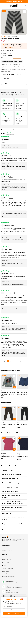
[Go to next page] (23, 361)
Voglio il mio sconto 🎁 (14, 613)
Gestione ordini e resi (7, 550)
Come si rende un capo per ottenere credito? (13, 518)
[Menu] (3, 5)
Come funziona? (10, 47)
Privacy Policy (5, 571)
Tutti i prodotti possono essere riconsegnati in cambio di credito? (12, 502)
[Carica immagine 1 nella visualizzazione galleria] (14, 22)
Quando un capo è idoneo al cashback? (11, 496)
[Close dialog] (25, 598)
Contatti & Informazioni (8, 548)
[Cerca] (7, 5)
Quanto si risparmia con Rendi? (11, 474)
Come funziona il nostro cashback (12, 74)
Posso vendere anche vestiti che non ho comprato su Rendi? (13, 529)
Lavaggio (5, 83)
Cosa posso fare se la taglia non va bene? (13, 508)
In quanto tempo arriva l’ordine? (12, 524)
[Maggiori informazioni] (19, 64)
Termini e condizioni (7, 568)
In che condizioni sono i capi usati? (12, 483)
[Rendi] (14, 5)
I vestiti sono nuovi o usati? (10, 478)
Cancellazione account (8, 576)
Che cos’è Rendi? (7, 470)
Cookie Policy (5, 574)
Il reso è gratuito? (7, 513)
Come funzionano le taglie (10, 487)
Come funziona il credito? (10, 491)
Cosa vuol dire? (17, 58)
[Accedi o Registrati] (21, 5)
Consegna (5, 79)
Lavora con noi (6, 562)
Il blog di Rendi (6, 557)
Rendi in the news (6, 559)
